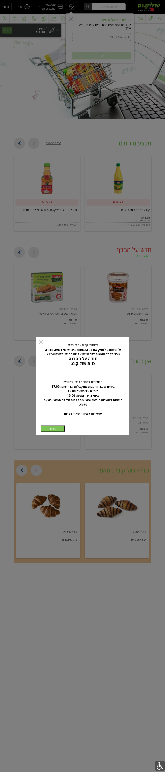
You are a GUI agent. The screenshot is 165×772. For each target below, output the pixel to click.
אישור (53, 429)
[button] (160, 766)
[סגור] (41, 342)
